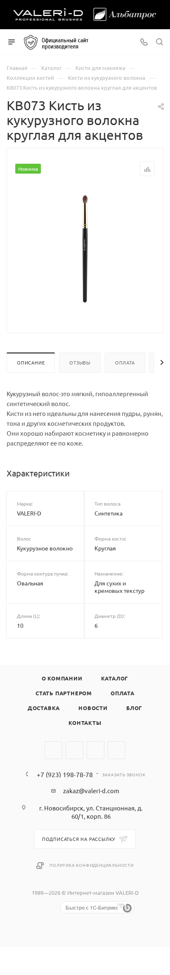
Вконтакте (53, 750)
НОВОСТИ (93, 707)
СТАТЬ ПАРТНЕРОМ (63, 692)
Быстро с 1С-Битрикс (92, 907)
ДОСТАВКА (44, 707)
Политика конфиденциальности (92, 865)
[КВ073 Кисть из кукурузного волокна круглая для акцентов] (85, 248)
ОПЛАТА (123, 692)
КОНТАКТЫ (84, 722)
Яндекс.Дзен (116, 750)
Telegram (74, 750)
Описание (31, 362)
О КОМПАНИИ (62, 678)
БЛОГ (134, 707)
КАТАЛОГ (115, 678)
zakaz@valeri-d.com (91, 790)
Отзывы (79, 362)
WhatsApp (95, 750)
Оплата (125, 362)
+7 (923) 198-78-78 (65, 774)
